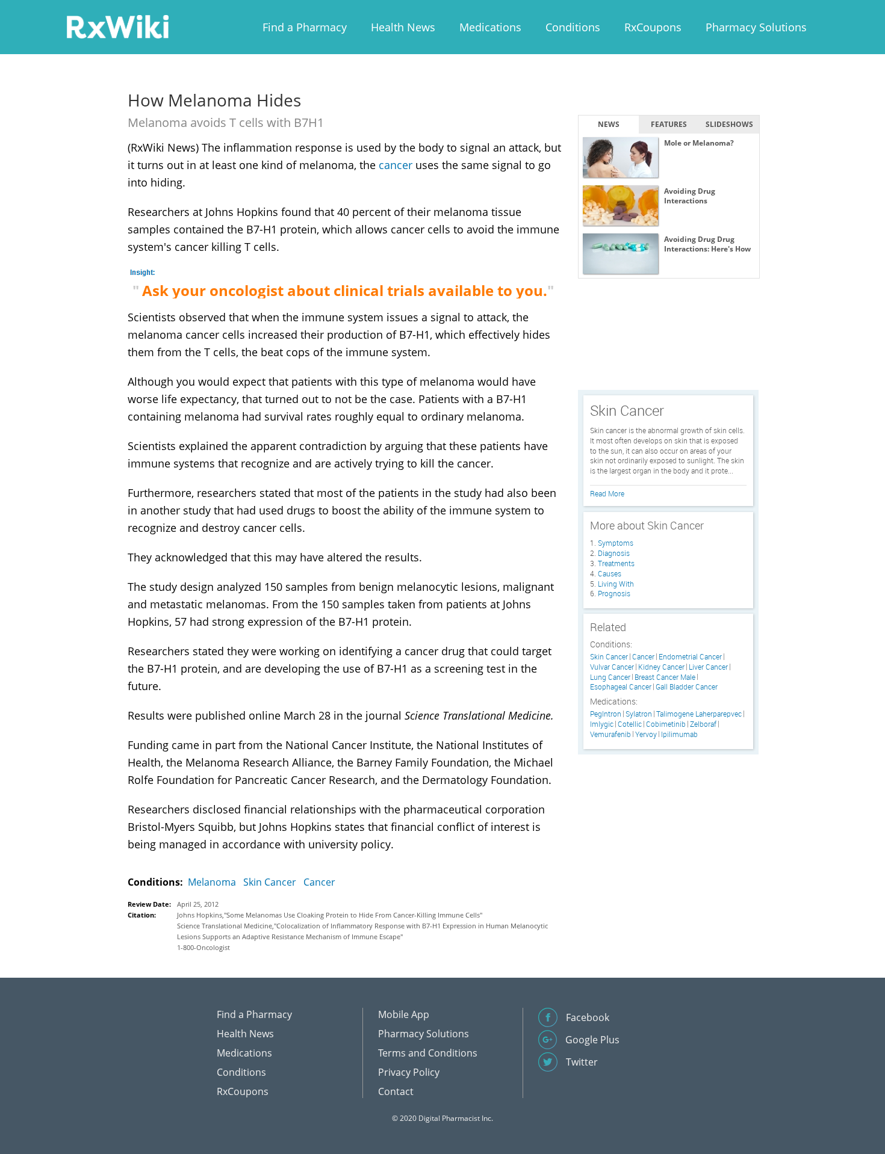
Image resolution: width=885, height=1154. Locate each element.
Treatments (616, 563)
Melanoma (212, 882)
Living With (616, 583)
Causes (609, 573)
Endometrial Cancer (690, 656)
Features (669, 124)
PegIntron (605, 714)
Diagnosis (614, 553)
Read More (607, 493)
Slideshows (729, 124)
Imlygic (601, 724)
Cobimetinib (666, 724)
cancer (395, 165)
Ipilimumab (679, 734)
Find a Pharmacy (304, 27)
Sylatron (639, 714)
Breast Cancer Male (665, 677)
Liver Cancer (708, 667)
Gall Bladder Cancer (687, 686)
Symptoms (615, 543)
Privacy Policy (408, 1072)
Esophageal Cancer (620, 686)
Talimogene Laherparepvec (699, 714)
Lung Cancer (610, 677)
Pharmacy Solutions (756, 27)
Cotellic (630, 724)
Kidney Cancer (661, 667)
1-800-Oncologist (203, 947)
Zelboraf (703, 724)
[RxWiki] (117, 26)
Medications (490, 27)
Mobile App (403, 1014)
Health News (403, 27)
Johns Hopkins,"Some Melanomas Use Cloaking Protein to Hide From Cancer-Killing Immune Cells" (329, 914)
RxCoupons (653, 27)
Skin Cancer (269, 882)
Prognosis (614, 593)
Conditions (572, 27)
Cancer (319, 882)
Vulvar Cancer (612, 667)
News (609, 124)
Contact (396, 1091)
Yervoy (646, 734)
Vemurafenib (610, 734)
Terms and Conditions (427, 1053)
